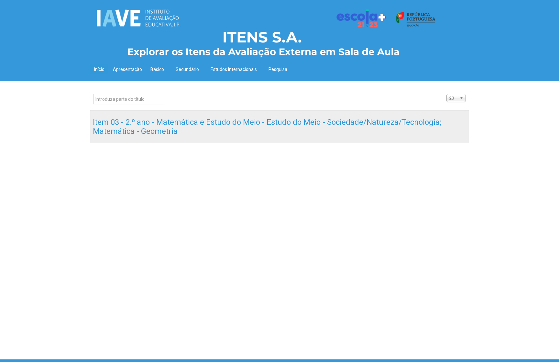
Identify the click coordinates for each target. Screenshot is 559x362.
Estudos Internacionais (234, 69)
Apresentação (127, 69)
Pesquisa (278, 69)
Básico (157, 69)
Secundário (187, 69)
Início (99, 69)
